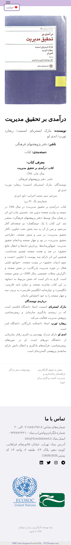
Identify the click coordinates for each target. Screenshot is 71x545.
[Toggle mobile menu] (8, 3)
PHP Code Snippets (21, 543)
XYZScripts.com (51, 543)
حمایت (10, 7)
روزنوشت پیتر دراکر (19, 369)
